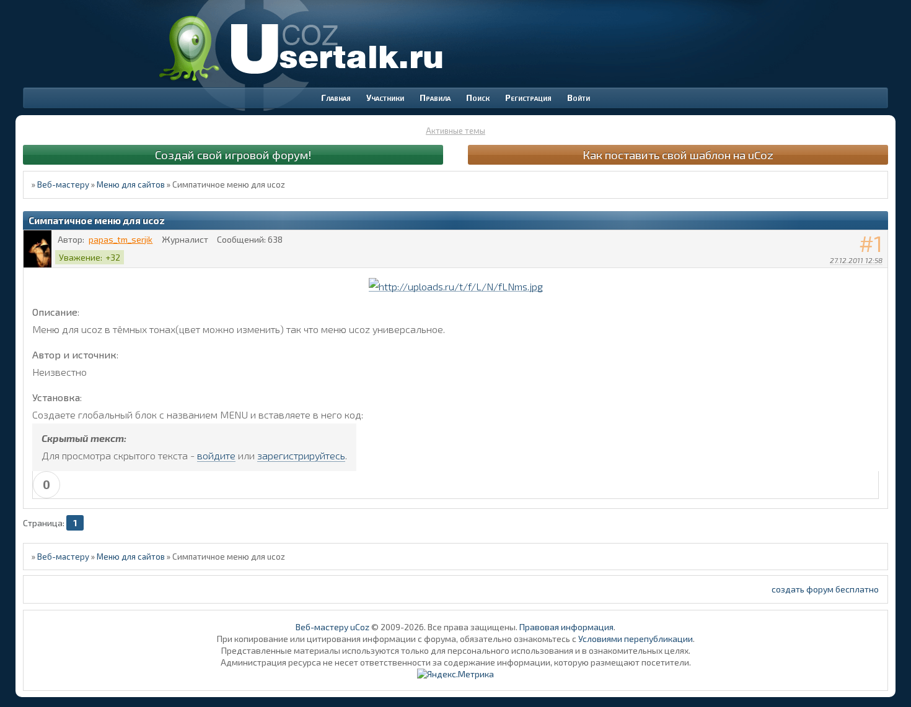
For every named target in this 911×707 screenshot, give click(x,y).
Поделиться (879, 276)
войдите (216, 455)
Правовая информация (566, 627)
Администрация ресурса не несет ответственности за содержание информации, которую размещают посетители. (456, 662)
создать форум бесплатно (825, 589)
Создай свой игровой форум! (233, 154)
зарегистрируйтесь (301, 455)
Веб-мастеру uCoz (332, 627)
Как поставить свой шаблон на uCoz (678, 154)
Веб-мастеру (63, 184)
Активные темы (455, 131)
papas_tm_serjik (120, 239)
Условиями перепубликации (635, 638)
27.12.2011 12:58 (856, 260)
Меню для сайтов (131, 184)
